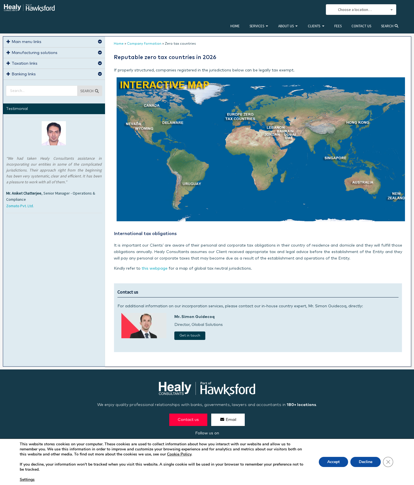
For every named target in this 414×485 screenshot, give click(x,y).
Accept (333, 461)
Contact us (361, 26)
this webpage (155, 268)
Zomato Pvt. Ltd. (20, 205)
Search (387, 26)
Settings (27, 479)
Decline (365, 461)
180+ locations (301, 405)
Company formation (144, 44)
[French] (309, 9)
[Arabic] (303, 9)
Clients (314, 26)
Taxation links (24, 64)
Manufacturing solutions (34, 53)
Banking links (24, 74)
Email (231, 420)
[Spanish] (297, 9)
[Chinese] (291, 9)
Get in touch (189, 335)
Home (235, 26)
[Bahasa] (316, 9)
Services (257, 26)
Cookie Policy (179, 454)
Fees (338, 26)
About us (286, 26)
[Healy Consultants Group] (29, 9)
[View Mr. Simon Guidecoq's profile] (143, 337)
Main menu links (26, 42)
